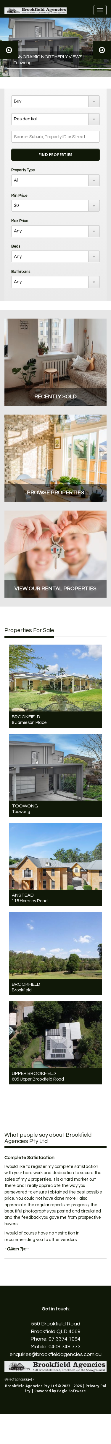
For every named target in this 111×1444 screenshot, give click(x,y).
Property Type (23, 170)
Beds (15, 246)
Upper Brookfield (34, 1073)
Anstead (23, 895)
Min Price (19, 195)
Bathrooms (20, 272)
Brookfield (26, 716)
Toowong (25, 806)
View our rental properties (55, 588)
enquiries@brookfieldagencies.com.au (55, 1354)
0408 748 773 (65, 1346)
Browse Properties (55, 492)
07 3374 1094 (65, 1339)
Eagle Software (71, 1390)
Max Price (19, 221)
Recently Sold (55, 396)
